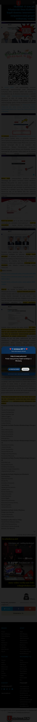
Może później (25, 369)
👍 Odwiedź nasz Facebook (14, 369)
